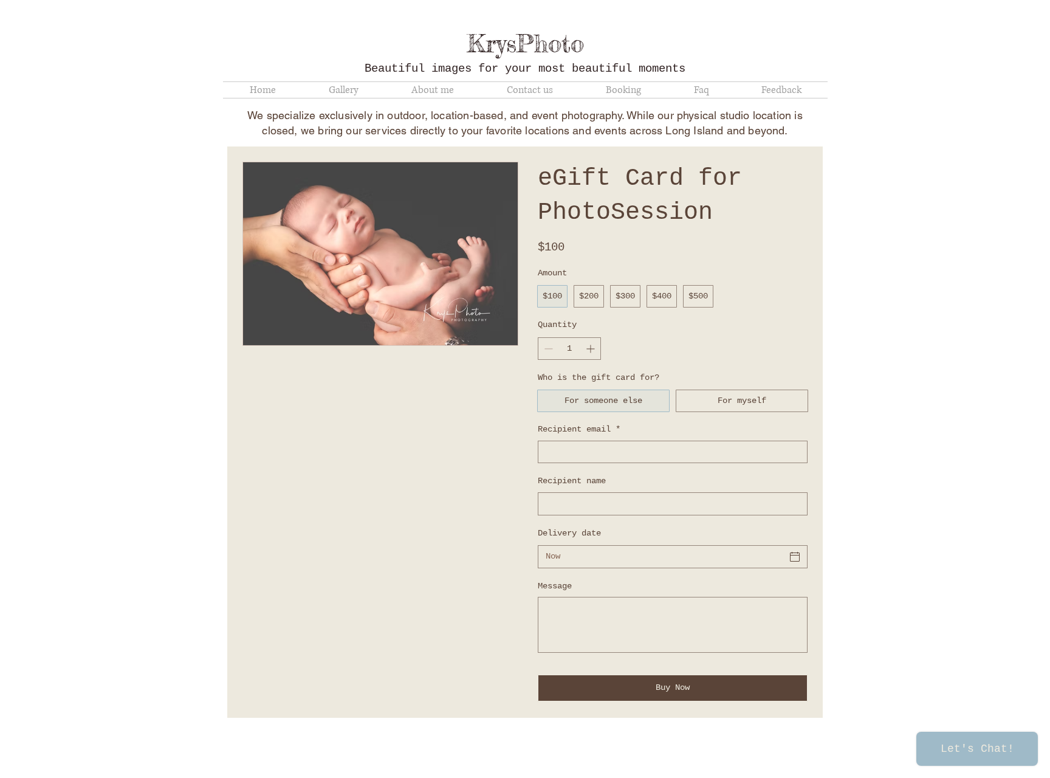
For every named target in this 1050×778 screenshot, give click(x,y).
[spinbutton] (569, 348)
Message (555, 586)
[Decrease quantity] (547, 348)
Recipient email (579, 429)
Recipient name (572, 481)
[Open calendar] (794, 556)
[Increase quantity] (591, 348)
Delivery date (569, 533)
